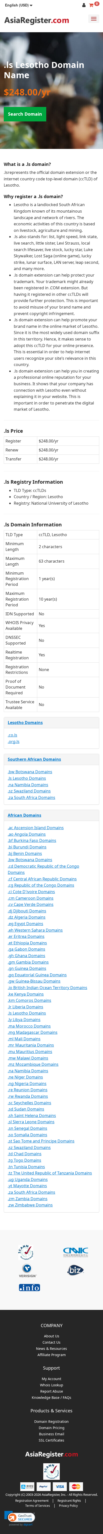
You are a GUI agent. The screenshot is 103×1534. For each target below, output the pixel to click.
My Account (51, 1379)
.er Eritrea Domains (26, 936)
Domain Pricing (51, 1428)
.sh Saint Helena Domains (32, 1115)
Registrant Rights (69, 1501)
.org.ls (14, 741)
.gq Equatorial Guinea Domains (37, 975)
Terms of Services (37, 1506)
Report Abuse (51, 1391)
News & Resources (51, 1349)
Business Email (51, 1434)
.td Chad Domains (25, 1153)
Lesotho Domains (25, 722)
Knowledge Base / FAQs (51, 1398)
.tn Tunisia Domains (26, 1166)
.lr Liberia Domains (25, 1007)
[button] (18, 4)
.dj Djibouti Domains (27, 911)
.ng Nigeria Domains (27, 1083)
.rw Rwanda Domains (28, 1096)
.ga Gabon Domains (26, 949)
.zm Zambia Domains (28, 1198)
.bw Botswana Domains (30, 771)
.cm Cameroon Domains (31, 898)
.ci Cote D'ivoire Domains (31, 891)
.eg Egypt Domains (25, 923)
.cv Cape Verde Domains (31, 904)
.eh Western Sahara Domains (35, 930)
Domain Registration (51, 1422)
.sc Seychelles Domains (29, 1103)
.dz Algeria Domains (27, 917)
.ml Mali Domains (24, 1039)
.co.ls (12, 735)
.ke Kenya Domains (26, 994)
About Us (51, 1336)
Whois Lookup (51, 1385)
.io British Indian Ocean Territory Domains (47, 987)
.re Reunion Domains (28, 1090)
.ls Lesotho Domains (27, 778)
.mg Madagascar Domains (33, 1032)
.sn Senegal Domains (27, 1128)
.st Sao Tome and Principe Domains (41, 1141)
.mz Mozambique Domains (33, 1064)
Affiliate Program (52, 1355)
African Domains (24, 815)
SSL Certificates (51, 1440)
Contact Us (51, 1342)
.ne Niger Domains (25, 1077)
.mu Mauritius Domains (30, 1051)
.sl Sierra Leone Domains (31, 1122)
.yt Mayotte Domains (27, 1185)
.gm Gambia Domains (28, 962)
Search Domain (25, 114)
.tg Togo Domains (24, 1160)
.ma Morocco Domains (29, 1026)
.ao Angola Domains (27, 834)
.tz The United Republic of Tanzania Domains (50, 1173)
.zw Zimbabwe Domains (30, 1205)
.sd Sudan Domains (26, 1109)
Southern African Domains (34, 759)
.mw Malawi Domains (28, 1058)
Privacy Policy (68, 1506)
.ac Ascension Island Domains (36, 827)
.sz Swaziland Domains (29, 791)
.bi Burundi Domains (27, 847)
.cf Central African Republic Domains (42, 879)
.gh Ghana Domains (26, 955)
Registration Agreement (31, 1501)
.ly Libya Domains (24, 1019)
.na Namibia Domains (28, 784)
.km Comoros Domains (29, 1000)
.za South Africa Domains (31, 797)
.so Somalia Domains (27, 1135)
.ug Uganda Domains (28, 1179)
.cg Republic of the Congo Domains (41, 885)
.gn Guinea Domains (27, 968)
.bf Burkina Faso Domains (32, 840)
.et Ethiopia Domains (27, 943)
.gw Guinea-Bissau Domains (34, 981)
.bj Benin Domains (25, 853)
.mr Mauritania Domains (31, 1045)
